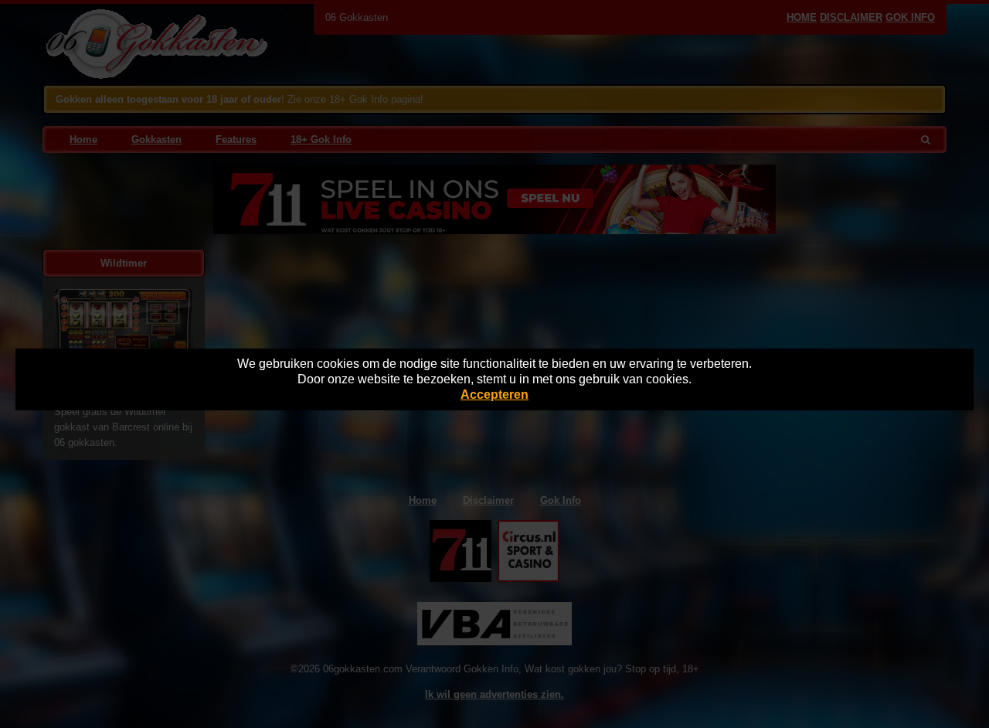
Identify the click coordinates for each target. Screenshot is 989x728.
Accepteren (494, 394)
